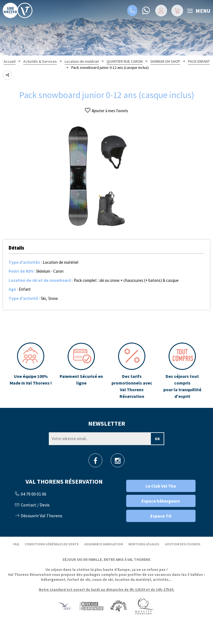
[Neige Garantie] (91, 606)
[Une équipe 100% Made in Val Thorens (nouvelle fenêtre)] (30, 371)
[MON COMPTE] (161, 10)
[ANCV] (65, 606)
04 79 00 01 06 (132, 10)
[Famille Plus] (118, 606)
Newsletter (106, 423)
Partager (7, 75)
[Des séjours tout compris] (182, 371)
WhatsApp (145, 10)
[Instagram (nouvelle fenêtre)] (118, 462)
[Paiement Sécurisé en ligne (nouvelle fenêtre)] (81, 371)
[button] (177, 10)
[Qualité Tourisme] (144, 606)
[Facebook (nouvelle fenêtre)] (95, 462)
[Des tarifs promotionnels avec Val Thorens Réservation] (131, 371)
